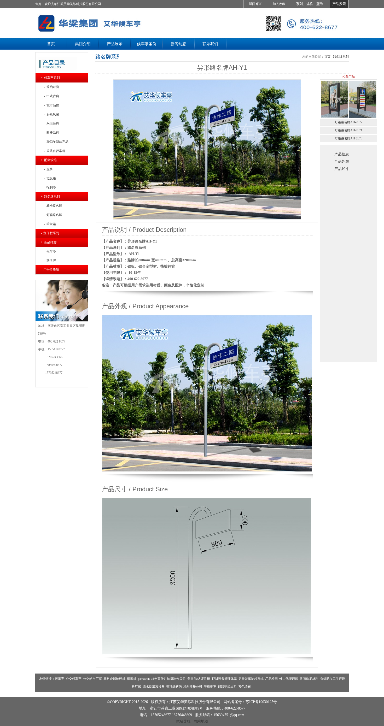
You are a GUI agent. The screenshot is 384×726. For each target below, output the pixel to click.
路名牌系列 (341, 56)
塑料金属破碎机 (114, 679)
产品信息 (341, 154)
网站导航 (183, 721)
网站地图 (201, 721)
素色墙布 (244, 686)
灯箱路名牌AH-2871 (348, 130)
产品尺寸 (341, 169)
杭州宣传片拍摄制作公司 (168, 679)
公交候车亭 (74, 679)
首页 (327, 56)
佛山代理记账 (288, 679)
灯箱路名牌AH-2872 (348, 122)
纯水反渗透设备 (154, 686)
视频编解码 (174, 686)
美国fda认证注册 (198, 679)
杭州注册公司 (192, 686)
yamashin (144, 679)
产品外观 (341, 161)
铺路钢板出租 (227, 686)
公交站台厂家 (92, 679)
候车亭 (59, 679)
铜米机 (131, 679)
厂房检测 (271, 679)
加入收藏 (279, 4)
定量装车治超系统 (251, 679)
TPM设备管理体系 (224, 679)
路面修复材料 (309, 679)
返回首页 (255, 4)
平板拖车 (210, 686)
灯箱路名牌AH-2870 (348, 138)
